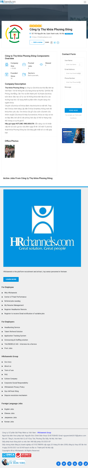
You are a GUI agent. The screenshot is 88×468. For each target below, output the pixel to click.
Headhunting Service (12, 327)
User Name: (69, 60)
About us (7, 366)
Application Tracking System (15, 336)
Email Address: (70, 69)
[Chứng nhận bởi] (23, 455)
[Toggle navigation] (85, 2)
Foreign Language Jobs (12, 403)
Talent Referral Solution (13, 332)
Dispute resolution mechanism (15, 395)
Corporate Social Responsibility (16, 383)
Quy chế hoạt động (11, 391)
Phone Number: (70, 78)
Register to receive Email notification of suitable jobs (24, 314)
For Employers (8, 322)
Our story (7, 362)
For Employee (8, 287)
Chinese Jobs (9, 413)
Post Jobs (8, 348)
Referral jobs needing (12, 301)
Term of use (9, 370)
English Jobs (9, 409)
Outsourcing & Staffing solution (16, 340)
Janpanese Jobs (10, 418)
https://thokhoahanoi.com (42, 37)
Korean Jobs (9, 422)
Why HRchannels (10, 293)
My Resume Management (14, 305)
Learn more (11, 279)
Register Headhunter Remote (15, 309)
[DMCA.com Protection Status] (8, 454)
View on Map (69, 33)
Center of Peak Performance (15, 297)
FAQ (6, 374)
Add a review (37, 42)
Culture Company (10, 379)
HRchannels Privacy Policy (14, 387)
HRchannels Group (10, 356)
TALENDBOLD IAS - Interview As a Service (20, 344)
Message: (68, 87)
